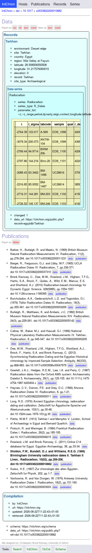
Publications (40, 4)
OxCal (46, 549)
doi (17, 11)
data (70, 258)
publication (81, 258)
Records (59, 4)
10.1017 (28, 11)
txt (20, 27)
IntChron (8, 4)
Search (17, 549)
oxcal (33, 27)
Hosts (23, 4)
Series (75, 4)
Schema (60, 549)
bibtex (16, 242)
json (26, 27)
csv (14, 27)
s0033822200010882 (49, 11)
